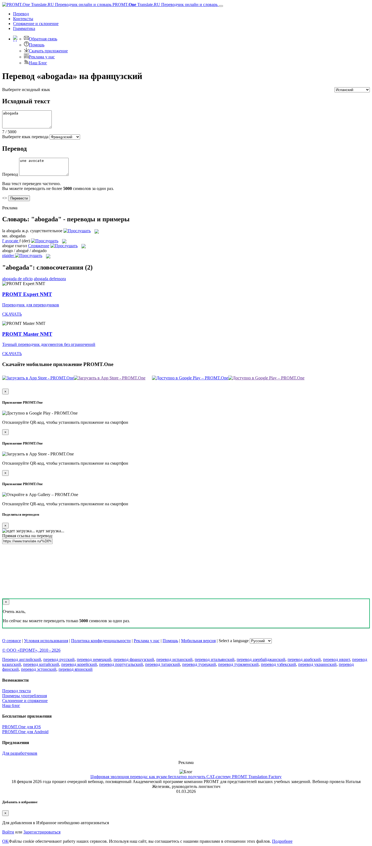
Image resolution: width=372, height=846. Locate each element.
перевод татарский (162, 664)
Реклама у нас (42, 57)
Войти (8, 832)
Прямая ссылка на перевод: (27, 535)
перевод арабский (304, 659)
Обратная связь (43, 39)
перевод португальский (121, 664)
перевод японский (76, 669)
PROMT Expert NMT (27, 294)
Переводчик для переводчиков (30, 305)
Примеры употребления (24, 695)
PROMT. (164, 4)
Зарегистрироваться (41, 832)
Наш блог (11, 705)
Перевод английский (21, 659)
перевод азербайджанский (261, 659)
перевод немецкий (94, 659)
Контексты (23, 18)
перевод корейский (79, 664)
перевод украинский (317, 664)
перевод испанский (174, 659)
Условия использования (46, 640)
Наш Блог (38, 63)
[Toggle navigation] (221, 6)
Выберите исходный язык (26, 89)
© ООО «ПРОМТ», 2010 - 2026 (31, 650)
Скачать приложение (48, 51)
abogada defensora (50, 278)
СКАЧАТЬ (12, 314)
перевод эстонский (38, 669)
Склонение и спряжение (25, 700)
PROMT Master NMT (27, 334)
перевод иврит (336, 659)
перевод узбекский (278, 664)
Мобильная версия (198, 640)
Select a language (234, 640)
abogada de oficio (17, 278)
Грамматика (24, 28)
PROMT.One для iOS (21, 726)
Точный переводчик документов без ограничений (48, 344)
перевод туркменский (238, 664)
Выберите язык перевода (25, 136)
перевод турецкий (199, 664)
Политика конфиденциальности (101, 640)
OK (5, 841)
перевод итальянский (214, 659)
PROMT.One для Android (25, 731)
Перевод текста (16, 690)
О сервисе (11, 640)
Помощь (36, 45)
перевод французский (134, 659)
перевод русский (59, 659)
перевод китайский (41, 664)
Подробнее (282, 841)
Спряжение (36, 23)
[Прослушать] (77, 230)
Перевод (21, 13)
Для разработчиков (19, 753)
